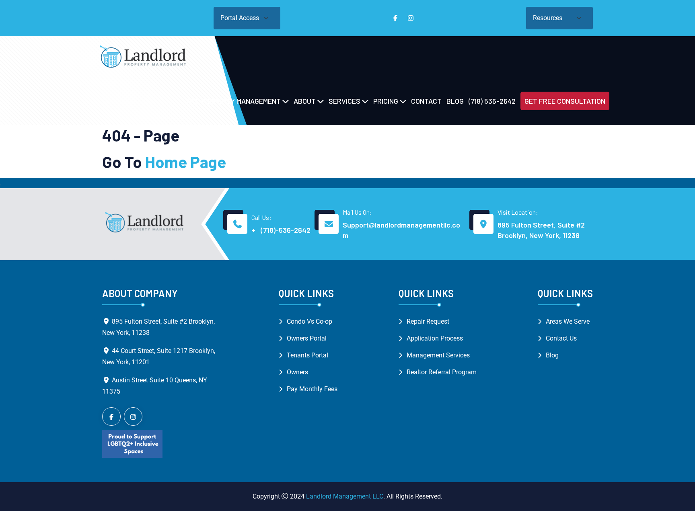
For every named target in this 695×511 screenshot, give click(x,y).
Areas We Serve (568, 321)
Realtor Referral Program (442, 372)
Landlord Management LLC (344, 496)
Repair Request (428, 321)
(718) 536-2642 (492, 100)
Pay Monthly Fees (312, 389)
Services (344, 100)
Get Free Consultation (564, 100)
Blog (455, 100)
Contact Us (561, 338)
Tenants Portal (307, 355)
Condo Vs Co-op (309, 321)
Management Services (438, 355)
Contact (426, 100)
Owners (297, 372)
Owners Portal (307, 338)
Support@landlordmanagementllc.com (401, 230)
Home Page (185, 161)
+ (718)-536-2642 (280, 230)
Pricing (385, 100)
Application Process (435, 338)
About (305, 100)
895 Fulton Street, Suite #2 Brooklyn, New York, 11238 (541, 230)
